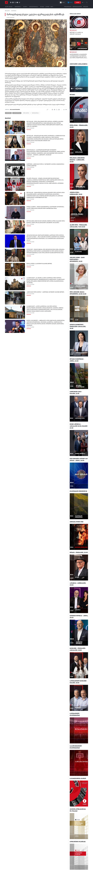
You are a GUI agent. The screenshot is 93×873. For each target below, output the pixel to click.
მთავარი (7, 10)
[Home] (6, 2)
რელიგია (13, 10)
